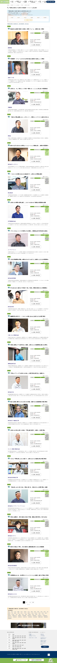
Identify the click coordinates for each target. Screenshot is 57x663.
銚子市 (19, 17)
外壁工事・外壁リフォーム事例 (33, 637)
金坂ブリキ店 (11, 77)
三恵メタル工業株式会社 (13, 335)
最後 (33, 602)
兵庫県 (22, 642)
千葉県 (22, 637)
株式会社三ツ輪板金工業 (13, 420)
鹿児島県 (13, 649)
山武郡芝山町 (40, 615)
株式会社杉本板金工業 (13, 477)
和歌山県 (13, 643)
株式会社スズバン (12, 535)
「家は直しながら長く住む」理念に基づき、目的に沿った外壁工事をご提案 (28, 487)
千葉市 (12, 17)
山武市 (40, 614)
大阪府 (20, 642)
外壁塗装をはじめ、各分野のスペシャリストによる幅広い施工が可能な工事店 (29, 575)
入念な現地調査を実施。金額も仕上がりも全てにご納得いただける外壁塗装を (29, 259)
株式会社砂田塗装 (12, 278)
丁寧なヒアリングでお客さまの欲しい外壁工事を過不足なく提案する (27, 373)
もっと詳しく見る (35, 44)
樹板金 (9, 135)
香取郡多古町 (29, 615)
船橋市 (32, 17)
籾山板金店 (10, 192)
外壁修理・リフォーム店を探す (19, 2)
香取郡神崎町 (24, 615)
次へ (30, 602)
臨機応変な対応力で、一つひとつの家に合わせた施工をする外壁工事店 (27, 316)
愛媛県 (18, 646)
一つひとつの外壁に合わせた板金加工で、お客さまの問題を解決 (26, 174)
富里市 (26, 614)
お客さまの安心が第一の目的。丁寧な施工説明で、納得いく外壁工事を (27, 430)
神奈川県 (13, 638)
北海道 (13, 634)
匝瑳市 (33, 614)
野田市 (32, 611)
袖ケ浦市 (13, 614)
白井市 (23, 614)
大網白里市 (9, 615)
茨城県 (13, 637)
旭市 (47, 611)
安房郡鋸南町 (10, 618)
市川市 (25, 17)
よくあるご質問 (45, 2)
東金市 (45, 611)
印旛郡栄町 (19, 615)
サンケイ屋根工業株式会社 (14, 449)
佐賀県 (16, 648)
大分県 (22, 648)
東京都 (25, 637)
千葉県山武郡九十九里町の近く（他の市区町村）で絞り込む (18, 23)
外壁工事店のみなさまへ (44, 637)
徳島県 (13, 646)
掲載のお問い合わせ (43, 638)
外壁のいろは (40, 2)
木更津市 (45, 17)
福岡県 (13, 648)
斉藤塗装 (10, 107)
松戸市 (29, 611)
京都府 (18, 642)
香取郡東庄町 (35, 615)
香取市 (36, 614)
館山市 (38, 17)
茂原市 (35, 611)
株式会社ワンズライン (13, 164)
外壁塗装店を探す (25, 2)
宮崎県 (25, 648)
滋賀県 (16, 642)
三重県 (13, 642)
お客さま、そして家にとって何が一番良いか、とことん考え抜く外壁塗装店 (29, 88)
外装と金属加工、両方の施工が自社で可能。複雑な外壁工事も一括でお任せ (28, 517)
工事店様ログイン (45, 646)
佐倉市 (42, 611)
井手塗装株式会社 (12, 221)
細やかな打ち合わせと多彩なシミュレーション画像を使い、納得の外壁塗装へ (29, 145)
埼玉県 (20, 637)
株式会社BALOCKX (12, 594)
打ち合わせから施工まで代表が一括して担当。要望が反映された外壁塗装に (28, 287)
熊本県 (20, 648)
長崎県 (18, 648)
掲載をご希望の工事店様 (50, 1)
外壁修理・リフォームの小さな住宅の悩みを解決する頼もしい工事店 (27, 58)
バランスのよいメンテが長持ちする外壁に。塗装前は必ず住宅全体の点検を (29, 231)
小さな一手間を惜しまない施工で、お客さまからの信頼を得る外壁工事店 (28, 458)
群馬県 (18, 637)
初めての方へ (13, 2)
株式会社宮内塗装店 (12, 565)
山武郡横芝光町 (45, 615)
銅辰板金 (10, 47)
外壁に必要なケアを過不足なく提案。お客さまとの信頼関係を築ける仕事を (28, 344)
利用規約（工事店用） (43, 641)
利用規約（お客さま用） (44, 640)
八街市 (16, 614)
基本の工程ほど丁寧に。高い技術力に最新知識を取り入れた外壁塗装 (27, 546)
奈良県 (25, 642)
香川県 (16, 646)
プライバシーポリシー (43, 642)
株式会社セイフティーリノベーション (16, 506)
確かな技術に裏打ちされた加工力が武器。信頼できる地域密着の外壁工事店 (28, 401)
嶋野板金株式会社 (12, 363)
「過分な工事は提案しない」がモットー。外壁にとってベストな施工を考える (29, 117)
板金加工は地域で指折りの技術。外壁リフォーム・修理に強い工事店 (27, 29)
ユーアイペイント (12, 249)
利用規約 (35, 661)
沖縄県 (16, 649)
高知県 (20, 646)
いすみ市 (43, 614)
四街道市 (9, 614)
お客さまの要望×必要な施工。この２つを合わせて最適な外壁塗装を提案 (28, 202)
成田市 (38, 611)
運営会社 (42, 644)
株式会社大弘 (11, 392)
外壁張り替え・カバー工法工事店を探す (33, 2)
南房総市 (29, 614)
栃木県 (16, 637)
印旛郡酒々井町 (14, 615)
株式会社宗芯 (11, 306)
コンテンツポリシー (43, 643)
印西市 (20, 614)
